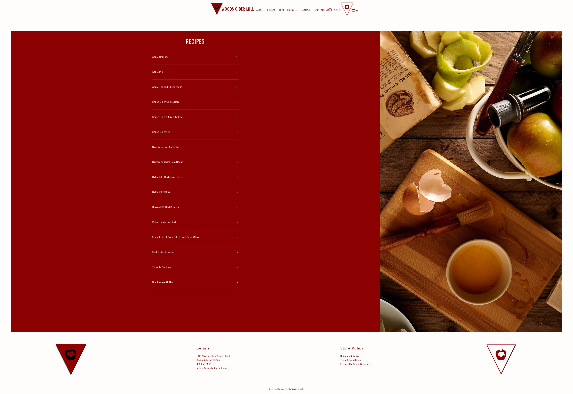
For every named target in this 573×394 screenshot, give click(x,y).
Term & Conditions (350, 360)
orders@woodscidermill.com (212, 368)
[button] (288, 10)
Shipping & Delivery (350, 356)
